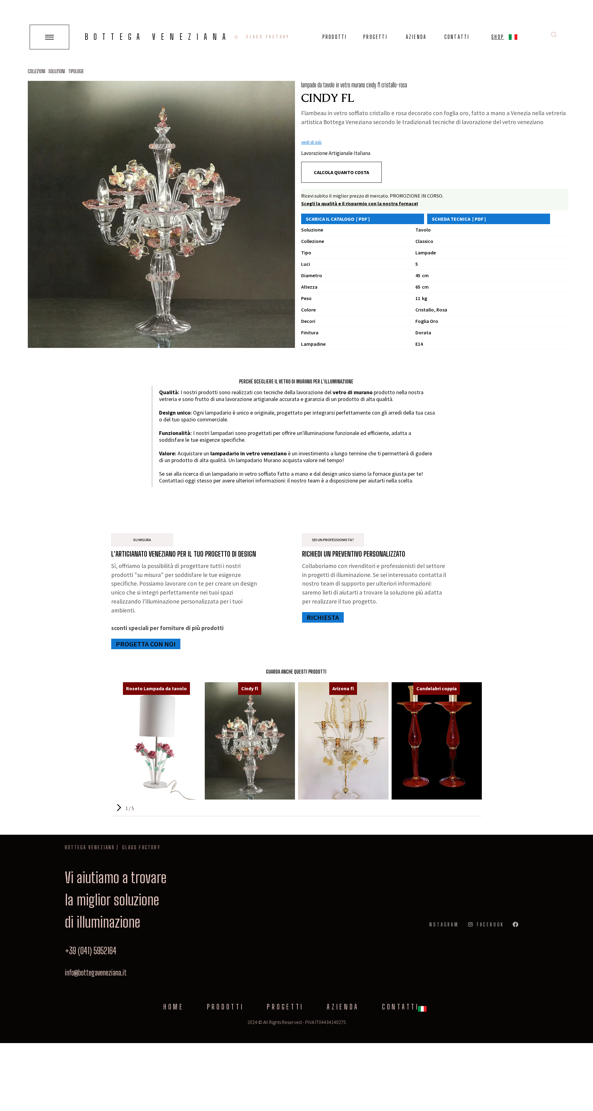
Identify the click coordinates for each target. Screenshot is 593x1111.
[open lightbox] (161, 214)
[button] (513, 38)
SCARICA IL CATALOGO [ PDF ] (338, 219)
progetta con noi (146, 644)
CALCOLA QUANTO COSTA (341, 172)
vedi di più (311, 142)
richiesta (323, 617)
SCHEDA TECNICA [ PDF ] (459, 219)
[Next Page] (118, 808)
